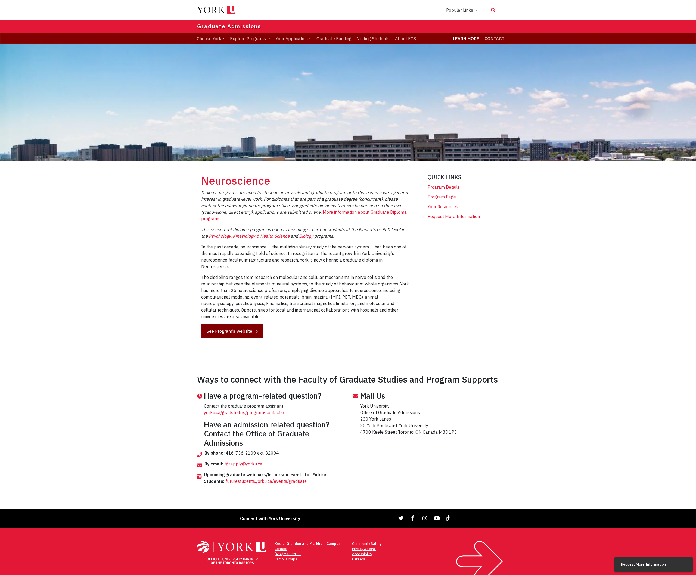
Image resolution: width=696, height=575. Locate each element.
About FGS (405, 38)
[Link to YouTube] (437, 518)
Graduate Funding (334, 38)
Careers (358, 559)
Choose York (209, 38)
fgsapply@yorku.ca (243, 464)
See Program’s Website (230, 331)
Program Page (442, 197)
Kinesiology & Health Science (261, 236)
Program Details (444, 187)
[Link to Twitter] (401, 518)
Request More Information (454, 216)
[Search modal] (493, 10)
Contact (281, 548)
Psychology (220, 236)
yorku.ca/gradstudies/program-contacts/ (244, 412)
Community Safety (366, 543)
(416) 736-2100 (288, 554)
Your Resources (443, 206)
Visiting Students (373, 38)
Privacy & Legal (364, 548)
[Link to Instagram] (425, 518)
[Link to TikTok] (449, 518)
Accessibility (362, 554)
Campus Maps (286, 559)
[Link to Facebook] (413, 518)
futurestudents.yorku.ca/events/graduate (266, 481)
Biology (306, 236)
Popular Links (460, 10)
